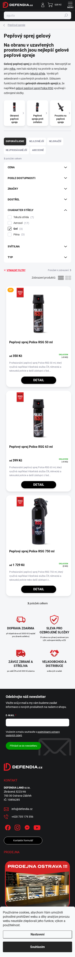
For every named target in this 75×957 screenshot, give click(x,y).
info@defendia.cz (22, 808)
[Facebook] (7, 827)
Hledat (66, 15)
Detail (38, 380)
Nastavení (37, 934)
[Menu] (70, 5)
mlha (12, 68)
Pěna (18, 234)
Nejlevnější (36, 141)
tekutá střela (37, 73)
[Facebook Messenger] (26, 827)
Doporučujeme (15, 141)
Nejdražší (55, 141)
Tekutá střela (23, 217)
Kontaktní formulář (23, 840)
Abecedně (38, 150)
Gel (17, 228)
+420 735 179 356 (22, 816)
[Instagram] (16, 827)
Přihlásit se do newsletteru (23, 745)
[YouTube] (37, 827)
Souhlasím (37, 947)
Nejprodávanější (16, 150)
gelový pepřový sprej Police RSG (34, 88)
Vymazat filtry (16, 270)
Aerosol (20, 223)
